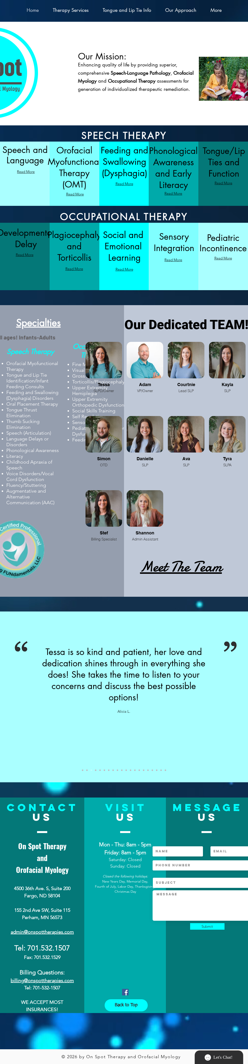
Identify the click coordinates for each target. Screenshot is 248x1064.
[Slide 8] (104, 770)
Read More (26, 171)
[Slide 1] (82, 770)
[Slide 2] (95, 770)
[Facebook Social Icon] (125, 992)
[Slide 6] (113, 770)
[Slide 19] (161, 770)
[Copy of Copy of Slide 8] (148, 770)
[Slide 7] (108, 770)
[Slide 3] (100, 770)
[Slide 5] (87, 770)
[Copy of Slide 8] (117, 770)
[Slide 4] (91, 770)
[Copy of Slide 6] (135, 770)
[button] (71, 10)
